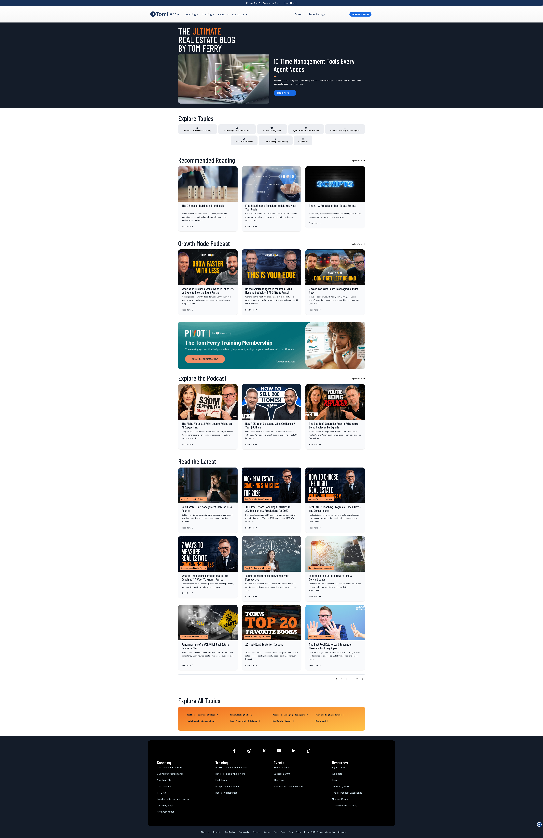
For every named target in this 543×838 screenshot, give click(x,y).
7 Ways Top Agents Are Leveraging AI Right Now (335, 282)
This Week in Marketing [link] (344, 805)
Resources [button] (238, 14)
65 (357, 679)
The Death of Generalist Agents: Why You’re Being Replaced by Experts (335, 416)
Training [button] (207, 14)
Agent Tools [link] (338, 767)
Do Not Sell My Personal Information (319, 832)
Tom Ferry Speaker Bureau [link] (288, 786)
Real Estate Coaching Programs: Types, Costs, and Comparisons (335, 500)
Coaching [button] (190, 14)
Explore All (303, 141)
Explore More (357, 160)
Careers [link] (256, 832)
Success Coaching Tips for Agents (345, 130)
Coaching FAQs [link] (165, 805)
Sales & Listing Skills (272, 130)
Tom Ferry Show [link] (341, 786)
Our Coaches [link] (164, 786)
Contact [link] (267, 832)
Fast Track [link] (221, 780)
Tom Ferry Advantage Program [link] (173, 799)
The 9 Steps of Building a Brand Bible (208, 198)
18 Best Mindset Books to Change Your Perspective (271, 568)
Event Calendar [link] (282, 767)
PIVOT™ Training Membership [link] (231, 767)
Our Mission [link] (230, 832)
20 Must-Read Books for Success (271, 637)
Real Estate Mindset (244, 141)
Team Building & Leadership (275, 141)
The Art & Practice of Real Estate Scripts (335, 197)
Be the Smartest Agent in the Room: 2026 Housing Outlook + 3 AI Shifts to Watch (271, 282)
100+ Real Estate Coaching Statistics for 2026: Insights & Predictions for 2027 (271, 500)
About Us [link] (205, 832)
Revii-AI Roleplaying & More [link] (230, 773)
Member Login (318, 14)
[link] (165, 14)
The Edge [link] (279, 780)
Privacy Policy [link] (295, 832)
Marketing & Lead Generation (237, 130)
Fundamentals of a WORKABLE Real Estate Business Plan (208, 637)
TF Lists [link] (161, 792)
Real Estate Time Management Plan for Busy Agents (208, 500)
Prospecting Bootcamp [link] (227, 786)
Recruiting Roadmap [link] (226, 792)
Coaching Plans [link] (165, 780)
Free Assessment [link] (166, 811)
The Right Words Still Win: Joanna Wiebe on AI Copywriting (208, 416)
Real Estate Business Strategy (197, 130)
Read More (283, 92)
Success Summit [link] (282, 773)
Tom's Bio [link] (217, 832)
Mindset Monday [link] (341, 799)
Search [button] (300, 14)
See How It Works (360, 14)
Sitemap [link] (342, 832)
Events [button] (222, 14)
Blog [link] (334, 780)
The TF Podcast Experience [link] (347, 792)
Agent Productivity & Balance (306, 130)
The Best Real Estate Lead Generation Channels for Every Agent (335, 637)
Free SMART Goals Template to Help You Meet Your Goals (271, 198)
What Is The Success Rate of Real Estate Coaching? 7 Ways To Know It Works (208, 567)
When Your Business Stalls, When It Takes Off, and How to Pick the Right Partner (208, 282)
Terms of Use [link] (279, 832)
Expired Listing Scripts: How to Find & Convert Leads (335, 568)
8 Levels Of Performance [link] (170, 773)
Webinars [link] (337, 773)
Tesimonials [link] (244, 832)
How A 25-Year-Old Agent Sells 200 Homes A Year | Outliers (271, 416)
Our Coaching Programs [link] (170, 767)
